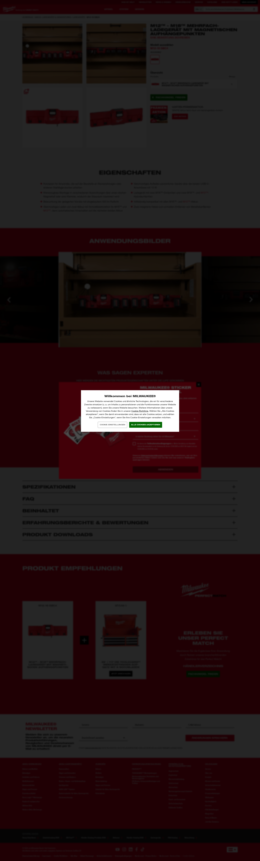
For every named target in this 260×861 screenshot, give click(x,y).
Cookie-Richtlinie (139, 411)
